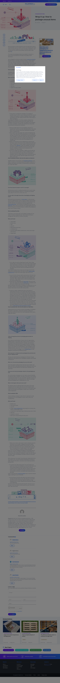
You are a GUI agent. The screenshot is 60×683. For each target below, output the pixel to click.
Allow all (41, 80)
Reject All (35, 80)
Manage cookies (20, 80)
